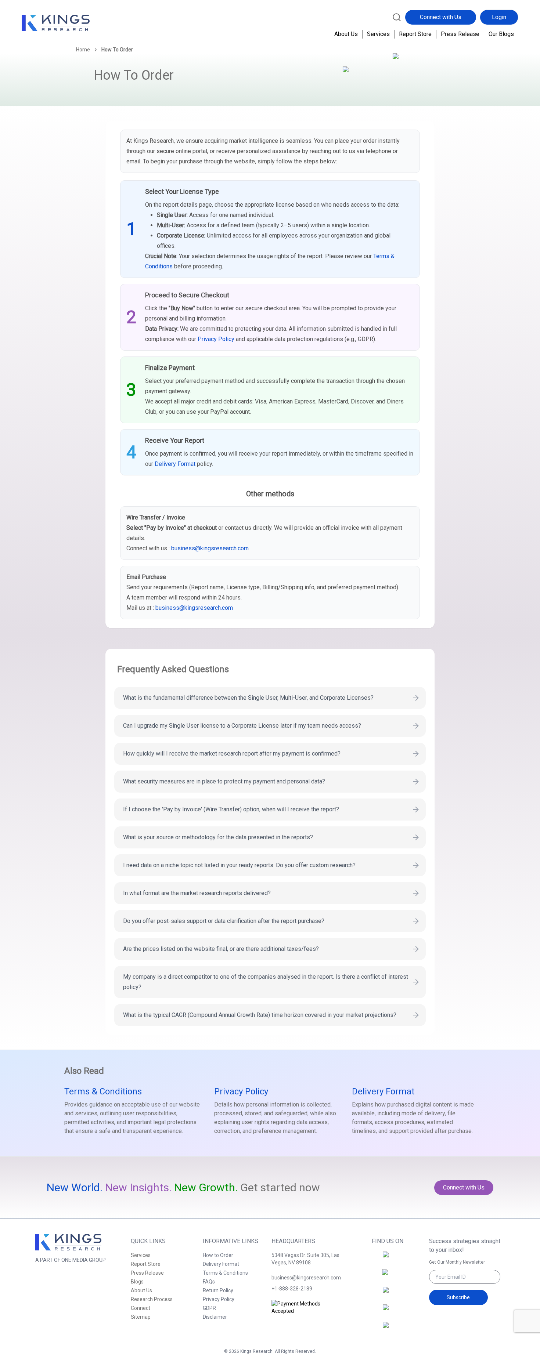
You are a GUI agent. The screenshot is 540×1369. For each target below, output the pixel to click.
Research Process (152, 1299)
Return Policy (218, 1290)
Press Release (460, 33)
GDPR (209, 1308)
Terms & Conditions (103, 1091)
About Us (346, 33)
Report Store (415, 33)
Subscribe (458, 1297)
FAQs (209, 1282)
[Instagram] (388, 1276)
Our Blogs (501, 33)
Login (499, 17)
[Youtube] (388, 1329)
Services (378, 33)
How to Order (218, 1255)
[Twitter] (388, 1311)
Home (83, 49)
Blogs (137, 1282)
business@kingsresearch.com (210, 548)
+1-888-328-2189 (291, 1289)
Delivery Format (175, 463)
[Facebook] (388, 1259)
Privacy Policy (216, 339)
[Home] (56, 23)
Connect (140, 1308)
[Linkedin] (388, 1294)
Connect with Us (440, 17)
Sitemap (141, 1317)
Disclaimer (215, 1317)
